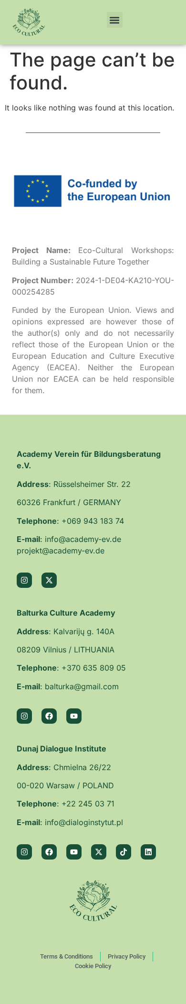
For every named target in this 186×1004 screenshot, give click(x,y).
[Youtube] (74, 716)
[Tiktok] (123, 852)
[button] (115, 20)
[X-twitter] (49, 580)
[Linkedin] (148, 852)
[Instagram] (24, 580)
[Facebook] (49, 716)
